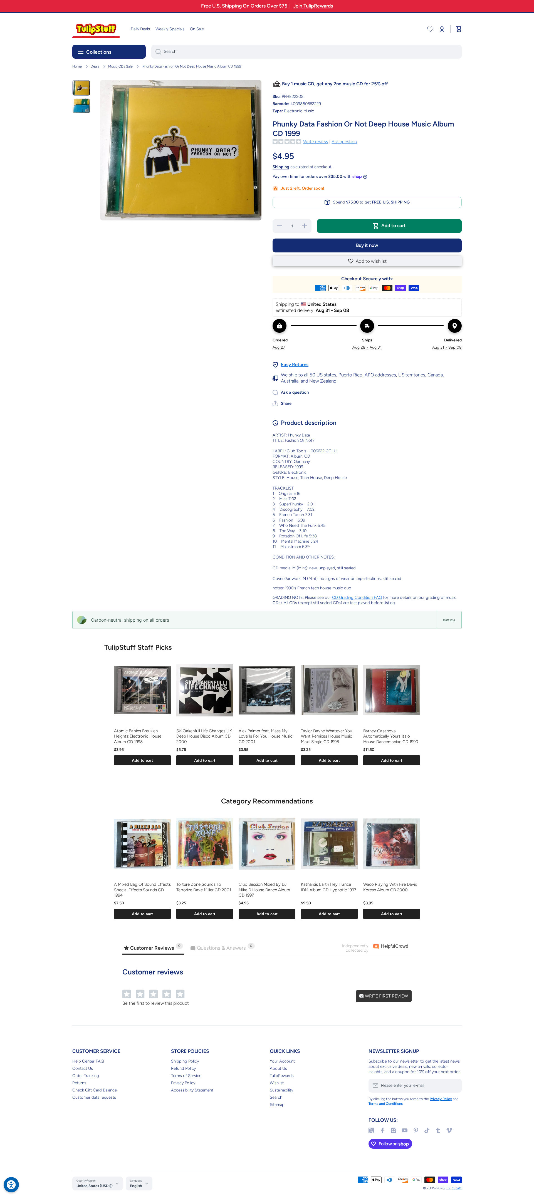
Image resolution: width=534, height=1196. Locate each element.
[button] (367, 261)
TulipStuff (454, 1188)
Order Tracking (85, 1075)
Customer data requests (94, 1097)
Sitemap (277, 1104)
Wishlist (277, 1082)
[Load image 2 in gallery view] (81, 105)
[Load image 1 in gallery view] (81, 88)
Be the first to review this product (155, 1003)
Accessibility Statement (192, 1090)
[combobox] (306, 52)
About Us (278, 1068)
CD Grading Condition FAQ (357, 597)
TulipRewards (282, 1075)
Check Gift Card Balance (94, 1090)
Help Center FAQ (88, 1061)
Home (77, 66)
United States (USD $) (94, 1185)
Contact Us (82, 1068)
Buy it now (367, 245)
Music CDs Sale (120, 66)
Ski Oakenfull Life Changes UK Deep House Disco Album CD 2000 (204, 736)
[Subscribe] (455, 1086)
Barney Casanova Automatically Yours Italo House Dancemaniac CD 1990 (390, 736)
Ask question (344, 141)
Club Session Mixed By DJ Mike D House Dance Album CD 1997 (264, 890)
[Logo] (96, 29)
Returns (79, 1082)
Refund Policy (183, 1068)
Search (276, 1097)
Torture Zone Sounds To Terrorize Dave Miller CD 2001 (203, 887)
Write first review (386, 996)
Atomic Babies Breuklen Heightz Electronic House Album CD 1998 (137, 736)
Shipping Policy (185, 1061)
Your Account (282, 1061)
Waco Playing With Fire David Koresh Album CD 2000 (390, 887)
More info (449, 619)
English (136, 1185)
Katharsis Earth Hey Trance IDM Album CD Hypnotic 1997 (328, 887)
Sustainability (281, 1090)
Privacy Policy (183, 1082)
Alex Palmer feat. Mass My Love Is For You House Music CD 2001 (265, 736)
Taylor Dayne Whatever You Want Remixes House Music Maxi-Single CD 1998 (326, 736)
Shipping (281, 166)
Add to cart (142, 760)
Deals (95, 66)
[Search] (156, 52)
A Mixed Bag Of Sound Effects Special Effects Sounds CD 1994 (142, 890)
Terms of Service (186, 1075)
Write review (315, 141)
